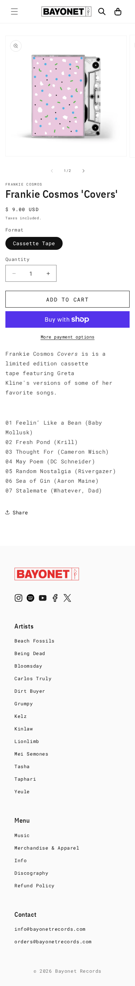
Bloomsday (28, 666)
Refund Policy (34, 885)
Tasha (22, 766)
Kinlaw (23, 728)
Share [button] (20, 512)
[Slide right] (83, 171)
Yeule (22, 791)
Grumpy (23, 703)
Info (20, 860)
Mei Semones (31, 754)
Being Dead (29, 653)
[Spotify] (31, 599)
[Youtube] (43, 599)
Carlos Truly (32, 678)
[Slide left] (52, 171)
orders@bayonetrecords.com (53, 941)
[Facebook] (55, 599)
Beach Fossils (34, 640)
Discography (31, 873)
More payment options (68, 337)
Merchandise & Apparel (47, 848)
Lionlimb (26, 741)
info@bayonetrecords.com (50, 929)
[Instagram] (18, 599)
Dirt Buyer (29, 691)
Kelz (20, 716)
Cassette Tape (34, 243)
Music (22, 835)
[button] (14, 11)
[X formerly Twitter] (67, 599)
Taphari (25, 779)
